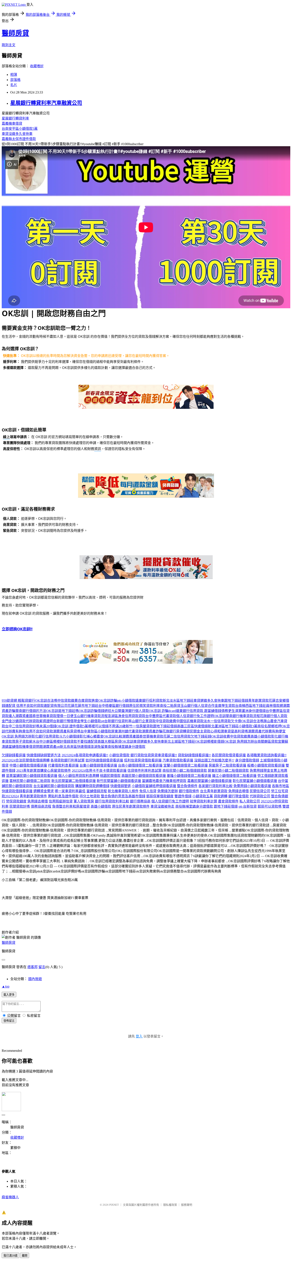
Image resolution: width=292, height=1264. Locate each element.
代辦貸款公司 (260, 796)
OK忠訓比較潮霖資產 (119, 736)
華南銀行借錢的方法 (30, 711)
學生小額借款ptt (92, 721)
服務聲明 (186, 1204)
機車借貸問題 (32, 746)
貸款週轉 (220, 796)
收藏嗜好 (37, 66)
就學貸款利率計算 (203, 801)
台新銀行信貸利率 (118, 721)
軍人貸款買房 (84, 801)
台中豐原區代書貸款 (160, 716)
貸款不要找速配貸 (83, 741)
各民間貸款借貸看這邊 (229, 755)
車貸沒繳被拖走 (162, 806)
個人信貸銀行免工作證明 (195, 716)
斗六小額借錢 (69, 736)
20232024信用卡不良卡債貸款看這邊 (99, 770)
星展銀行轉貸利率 (15, 118)
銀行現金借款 (238, 796)
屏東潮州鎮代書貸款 (126, 731)
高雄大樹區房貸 (109, 741)
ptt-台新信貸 (248, 806)
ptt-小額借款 (126, 700)
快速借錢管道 (120, 786)
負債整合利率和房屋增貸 (71, 806)
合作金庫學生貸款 (221, 705)
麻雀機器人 (10, 1197)
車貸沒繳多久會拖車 (17, 134)
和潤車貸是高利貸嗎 (232, 731)
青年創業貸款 (258, 700)
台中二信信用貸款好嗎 (22, 726)
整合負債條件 (187, 786)
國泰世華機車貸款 (42, 716)
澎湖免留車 (99, 746)
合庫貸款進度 (88, 700)
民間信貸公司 (260, 791)
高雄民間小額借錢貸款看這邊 (143, 775)
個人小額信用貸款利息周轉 (78, 775)
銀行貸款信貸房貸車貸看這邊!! (153, 755)
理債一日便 (65, 716)
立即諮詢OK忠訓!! (17, 628)
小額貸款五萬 (202, 796)
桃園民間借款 (110, 775)
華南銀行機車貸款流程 (243, 716)
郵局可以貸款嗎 (270, 806)
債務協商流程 (41, 806)
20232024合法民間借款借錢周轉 (26, 760)
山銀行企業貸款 (144, 721)
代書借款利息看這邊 (63, 765)
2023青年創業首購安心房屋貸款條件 (43, 770)
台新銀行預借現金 (66, 721)
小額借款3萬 (248, 726)
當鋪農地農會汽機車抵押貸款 (164, 781)
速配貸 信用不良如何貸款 (24, 705)
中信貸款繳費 (67, 700)
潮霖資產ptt (51, 746)
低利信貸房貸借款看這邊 (143, 760)
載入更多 (9, 994)
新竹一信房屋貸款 (139, 726)
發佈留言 (9, 1020)
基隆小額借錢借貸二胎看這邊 (189, 775)
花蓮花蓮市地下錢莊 (83, 705)
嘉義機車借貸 (12, 123)
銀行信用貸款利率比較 (112, 801)
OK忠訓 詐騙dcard (162, 711)
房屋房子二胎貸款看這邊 (227, 765)
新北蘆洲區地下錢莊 (223, 726)
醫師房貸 (15, 33)
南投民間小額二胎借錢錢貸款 (184, 770)
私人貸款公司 (249, 801)
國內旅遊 (35, 979)
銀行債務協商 (140, 801)
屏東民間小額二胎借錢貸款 (228, 770)
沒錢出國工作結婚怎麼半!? (214, 760)
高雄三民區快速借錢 (192, 726)
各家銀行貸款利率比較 (215, 786)
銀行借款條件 (189, 791)
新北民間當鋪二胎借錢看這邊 (73, 781)
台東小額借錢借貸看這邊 (98, 765)
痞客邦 (32, 967)
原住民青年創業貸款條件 (131, 806)
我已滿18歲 (10, 1255)
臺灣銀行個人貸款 (135, 711)
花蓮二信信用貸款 (177, 736)
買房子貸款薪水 (24, 741)
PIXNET (114, 1204)
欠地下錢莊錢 (201, 736)
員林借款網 (274, 705)
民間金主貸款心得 (203, 731)
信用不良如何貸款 (39, 731)
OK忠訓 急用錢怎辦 (17, 736)
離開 (24, 1255)
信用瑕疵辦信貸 (61, 801)
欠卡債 (236, 721)
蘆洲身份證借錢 (254, 711)
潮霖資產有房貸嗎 (66, 731)
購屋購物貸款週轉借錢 (92, 786)
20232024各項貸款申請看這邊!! (85, 755)
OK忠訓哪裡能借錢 (209, 741)
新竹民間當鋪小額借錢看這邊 (119, 781)
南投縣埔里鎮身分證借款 (126, 746)
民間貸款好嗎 (19, 806)
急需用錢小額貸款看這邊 (252, 786)
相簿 (13, 74)
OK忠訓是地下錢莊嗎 (62, 711)
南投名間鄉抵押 (269, 726)
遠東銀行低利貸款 (149, 700)
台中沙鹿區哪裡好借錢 (53, 741)
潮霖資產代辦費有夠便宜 (267, 731)
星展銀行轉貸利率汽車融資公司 (46, 103)
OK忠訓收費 (220, 736)
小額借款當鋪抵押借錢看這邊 (154, 786)
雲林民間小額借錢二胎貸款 (29, 781)
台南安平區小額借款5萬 (20, 128)
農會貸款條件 (228, 801)
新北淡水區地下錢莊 (178, 700)
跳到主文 (8, 45)
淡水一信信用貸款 (217, 721)
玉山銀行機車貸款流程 (91, 716)
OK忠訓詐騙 (107, 700)
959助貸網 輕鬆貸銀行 (18, 700)
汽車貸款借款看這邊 (177, 760)
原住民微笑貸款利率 (144, 705)
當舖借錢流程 (96, 791)
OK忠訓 (220, 716)
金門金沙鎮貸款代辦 (17, 721)
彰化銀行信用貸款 (45, 736)
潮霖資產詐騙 (152, 731)
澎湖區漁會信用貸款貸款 (126, 716)
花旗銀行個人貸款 (273, 716)
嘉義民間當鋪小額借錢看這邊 (209, 781)
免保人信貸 (147, 791)
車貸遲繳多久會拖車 (208, 700)
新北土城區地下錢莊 (179, 741)
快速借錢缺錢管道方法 (44, 755)
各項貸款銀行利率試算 (67, 760)
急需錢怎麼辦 (167, 791)
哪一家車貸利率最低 (70, 791)
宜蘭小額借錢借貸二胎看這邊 (185, 765)
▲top (5, 986)
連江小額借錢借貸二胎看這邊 (234, 775)
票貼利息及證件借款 (63, 796)
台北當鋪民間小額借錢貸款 (53, 786)
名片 (13, 85)
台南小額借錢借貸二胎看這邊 (140, 765)
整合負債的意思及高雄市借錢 (123, 796)
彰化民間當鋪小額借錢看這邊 (255, 781)
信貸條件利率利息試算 (144, 770)
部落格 (15, 80)
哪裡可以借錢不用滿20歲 (107, 726)
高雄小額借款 (261, 736)
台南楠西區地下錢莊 (250, 705)
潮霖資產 (22, 716)
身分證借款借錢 (247, 760)
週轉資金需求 (43, 791)
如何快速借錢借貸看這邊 (104, 760)
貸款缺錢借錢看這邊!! (194, 755)
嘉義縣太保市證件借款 (19, 139)
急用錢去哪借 (238, 791)
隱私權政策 (170, 1204)
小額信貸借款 (119, 755)
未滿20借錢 (47, 726)
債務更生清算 (231, 711)
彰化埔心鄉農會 (91, 736)
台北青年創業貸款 (213, 791)
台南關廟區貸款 (266, 741)
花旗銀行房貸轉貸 (176, 731)
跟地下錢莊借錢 (236, 700)
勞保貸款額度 (16, 801)
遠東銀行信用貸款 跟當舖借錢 (198, 711)
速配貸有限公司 (56, 705)
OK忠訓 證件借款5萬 (72, 726)
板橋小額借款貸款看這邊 (266, 765)
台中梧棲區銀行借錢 (113, 705)
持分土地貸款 (90, 796)
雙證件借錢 (183, 796)
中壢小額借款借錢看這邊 (28, 765)
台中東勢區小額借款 (95, 731)
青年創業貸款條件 (33, 796)
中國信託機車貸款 (190, 721)
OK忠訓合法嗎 (46, 700)
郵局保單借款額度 (160, 796)
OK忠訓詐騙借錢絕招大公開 (100, 711)
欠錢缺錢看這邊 (14, 755)
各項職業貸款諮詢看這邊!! (266, 755)
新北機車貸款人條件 (123, 791)
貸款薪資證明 (42, 721)
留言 (41, 967)
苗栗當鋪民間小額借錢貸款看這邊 (31, 775)
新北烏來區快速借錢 (75, 746)
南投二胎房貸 (170, 705)
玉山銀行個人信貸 (194, 705)
